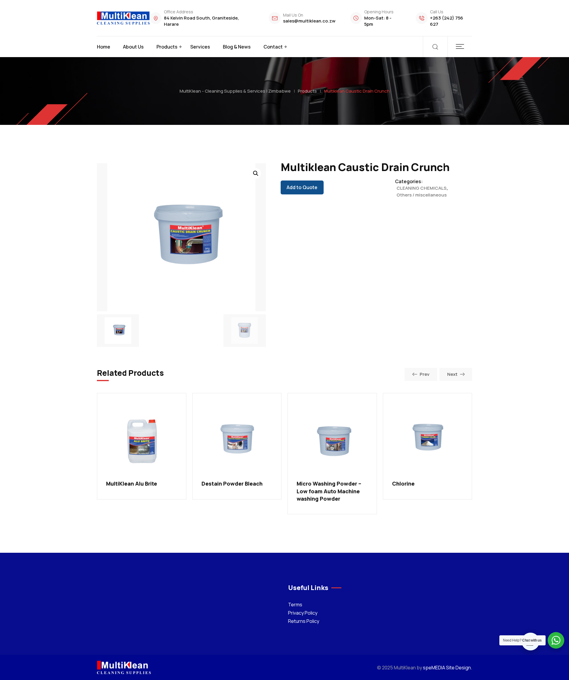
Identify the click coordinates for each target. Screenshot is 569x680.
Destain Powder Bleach (232, 483)
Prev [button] (424, 374)
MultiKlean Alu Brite (131, 483)
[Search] (435, 46)
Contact (273, 46)
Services (200, 46)
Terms (295, 604)
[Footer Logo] (124, 667)
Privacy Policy (302, 613)
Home (103, 46)
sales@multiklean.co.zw (309, 21)
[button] (459, 46)
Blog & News (237, 46)
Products (167, 46)
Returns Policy (303, 621)
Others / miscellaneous (422, 195)
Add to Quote (302, 187)
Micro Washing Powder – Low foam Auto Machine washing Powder (329, 491)
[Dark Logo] (123, 18)
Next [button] (452, 374)
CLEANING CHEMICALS (422, 188)
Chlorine (403, 483)
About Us (133, 46)
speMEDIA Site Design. (447, 667)
